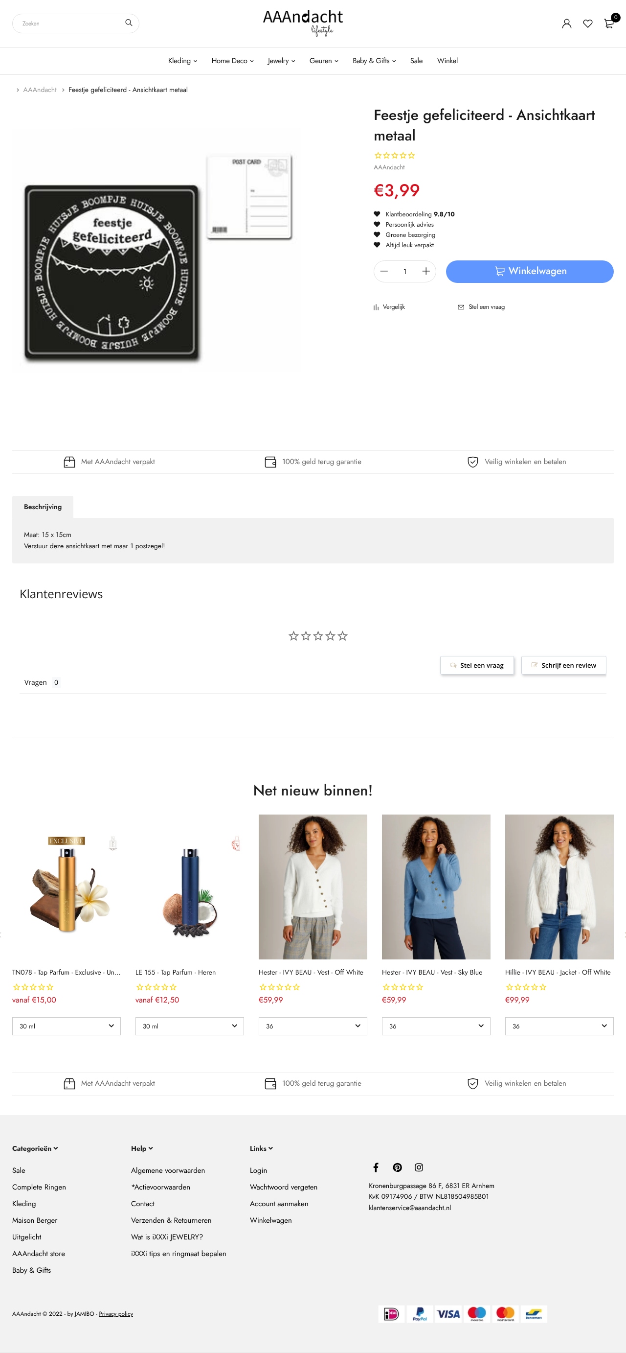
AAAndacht (41, 90)
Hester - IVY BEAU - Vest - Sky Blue (432, 973)
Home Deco (229, 60)
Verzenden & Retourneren (171, 1220)
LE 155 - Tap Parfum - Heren (175, 973)
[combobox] (75, 23)
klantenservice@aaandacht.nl (410, 1208)
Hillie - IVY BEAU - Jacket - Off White (558, 973)
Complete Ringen (39, 1187)
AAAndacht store (38, 1253)
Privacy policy (116, 1313)
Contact (143, 1203)
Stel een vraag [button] (482, 665)
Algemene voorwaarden (168, 1170)
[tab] (42, 507)
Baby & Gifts (371, 60)
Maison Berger (34, 1220)
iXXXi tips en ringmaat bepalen (178, 1253)
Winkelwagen (271, 1220)
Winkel (447, 60)
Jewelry (278, 60)
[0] (609, 23)
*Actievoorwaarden (160, 1187)
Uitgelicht (26, 1237)
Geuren (321, 60)
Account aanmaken (279, 1203)
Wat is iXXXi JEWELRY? (167, 1237)
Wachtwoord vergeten (283, 1187)
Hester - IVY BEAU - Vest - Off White (311, 973)
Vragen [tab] (35, 682)
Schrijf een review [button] (569, 665)
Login (258, 1170)
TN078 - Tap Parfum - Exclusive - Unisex (68, 973)
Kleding (179, 60)
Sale (416, 60)
